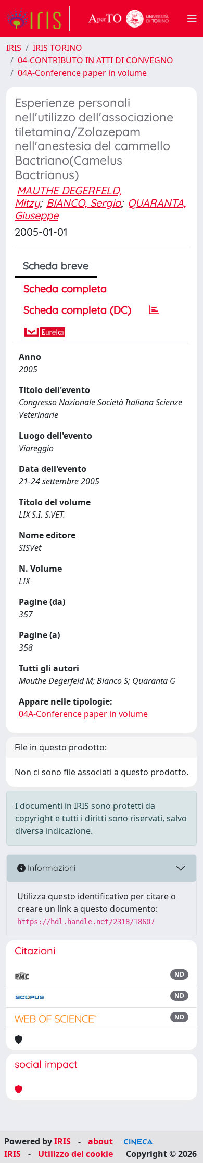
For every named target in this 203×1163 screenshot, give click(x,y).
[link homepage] (38, 18)
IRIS (13, 47)
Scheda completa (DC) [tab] (77, 309)
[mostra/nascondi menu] (192, 18)
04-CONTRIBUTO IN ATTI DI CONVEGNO (95, 60)
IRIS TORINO (57, 47)
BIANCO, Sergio (83, 202)
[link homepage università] (129, 18)
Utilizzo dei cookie (75, 1153)
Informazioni (50, 867)
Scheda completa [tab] (65, 288)
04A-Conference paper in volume (82, 72)
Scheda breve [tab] (55, 265)
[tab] (154, 310)
